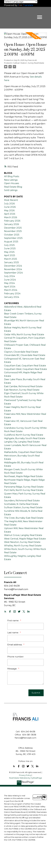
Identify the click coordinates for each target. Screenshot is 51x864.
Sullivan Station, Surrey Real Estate (28, 63)
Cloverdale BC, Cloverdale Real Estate (24, 355)
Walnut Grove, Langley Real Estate (23, 535)
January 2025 (11, 262)
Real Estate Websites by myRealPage (25, 778)
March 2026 (10, 217)
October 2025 (11, 234)
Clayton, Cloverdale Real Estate (21, 352)
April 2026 (9, 214)
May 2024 (9, 283)
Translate (28, 5)
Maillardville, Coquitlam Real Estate (23, 452)
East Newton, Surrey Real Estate (21, 390)
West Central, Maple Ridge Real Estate (25, 538)
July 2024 (9, 276)
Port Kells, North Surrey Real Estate (23, 490)
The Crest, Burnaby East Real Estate (23, 518)
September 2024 (13, 272)
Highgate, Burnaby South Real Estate (24, 438)
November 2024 (13, 269)
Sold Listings (10, 190)
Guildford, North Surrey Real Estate (23, 435)
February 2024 (12, 293)
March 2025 (10, 259)
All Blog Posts (11, 176)
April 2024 (9, 286)
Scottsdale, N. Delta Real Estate (21, 504)
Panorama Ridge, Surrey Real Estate (24, 486)
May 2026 (9, 210)
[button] (5, 611)
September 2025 (13, 238)
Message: (12, 668)
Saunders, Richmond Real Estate (22, 500)
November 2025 (13, 231)
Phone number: (15, 656)
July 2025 (9, 245)
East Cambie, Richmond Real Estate (23, 386)
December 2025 (13, 228)
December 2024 (13, 266)
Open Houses (11, 183)
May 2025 (9, 252)
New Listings (11, 180)
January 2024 (11, 297)
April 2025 (9, 255)
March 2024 (10, 290)
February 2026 (12, 220)
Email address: (15, 644)
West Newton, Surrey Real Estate (22, 542)
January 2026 (11, 224)
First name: (13, 620)
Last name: (13, 632)
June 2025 (10, 248)
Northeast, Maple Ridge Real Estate (23, 476)
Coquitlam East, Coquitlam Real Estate (25, 365)
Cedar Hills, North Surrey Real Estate (24, 334)
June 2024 (10, 279)
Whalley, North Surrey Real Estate (22, 545)
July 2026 (9, 203)
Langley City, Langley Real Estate (22, 441)
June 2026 (10, 207)
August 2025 (11, 241)
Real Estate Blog (13, 187)
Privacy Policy (25, 775)
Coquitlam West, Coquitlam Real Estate (25, 369)
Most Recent (11, 200)
